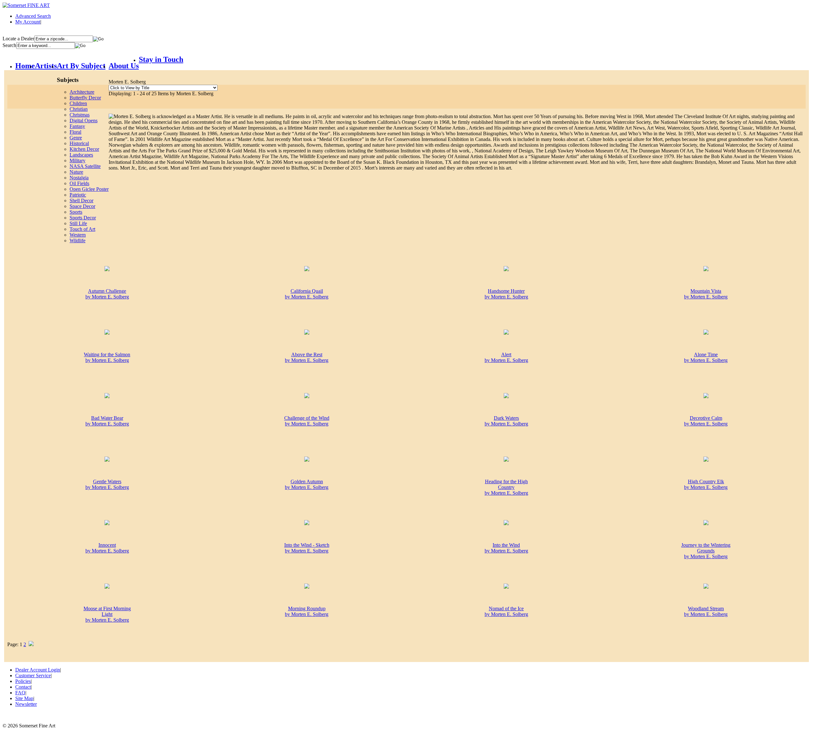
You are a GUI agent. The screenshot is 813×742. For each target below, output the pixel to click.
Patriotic (78, 194)
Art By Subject (81, 66)
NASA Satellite (85, 166)
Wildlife (77, 240)
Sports (76, 212)
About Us (124, 66)
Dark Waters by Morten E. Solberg (506, 420)
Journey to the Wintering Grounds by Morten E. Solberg (705, 550)
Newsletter (26, 704)
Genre (76, 137)
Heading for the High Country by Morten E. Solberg (506, 487)
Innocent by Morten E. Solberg (107, 547)
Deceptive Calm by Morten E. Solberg (706, 420)
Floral (75, 132)
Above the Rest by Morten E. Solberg (306, 357)
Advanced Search (33, 16)
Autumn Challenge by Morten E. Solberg (107, 293)
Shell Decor (81, 200)
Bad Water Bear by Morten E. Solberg (107, 420)
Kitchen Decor (84, 149)
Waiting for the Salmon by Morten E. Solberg (107, 357)
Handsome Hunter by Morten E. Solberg (506, 293)
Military (77, 160)
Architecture (82, 92)
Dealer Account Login (37, 669)
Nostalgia (79, 177)
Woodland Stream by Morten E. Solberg (706, 611)
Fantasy (77, 126)
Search (9, 45)
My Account (27, 21)
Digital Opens (83, 120)
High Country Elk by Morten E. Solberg (706, 484)
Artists (46, 66)
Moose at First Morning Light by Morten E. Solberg (107, 614)
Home (25, 66)
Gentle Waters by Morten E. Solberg (107, 484)
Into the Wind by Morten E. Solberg (506, 547)
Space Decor (82, 206)
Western (78, 234)
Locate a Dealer (18, 38)
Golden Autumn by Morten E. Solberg (306, 484)
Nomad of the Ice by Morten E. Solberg (506, 611)
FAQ (20, 692)
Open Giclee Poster (89, 189)
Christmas (80, 114)
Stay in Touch (161, 59)
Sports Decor (83, 217)
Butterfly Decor (85, 97)
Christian (79, 109)
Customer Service (33, 675)
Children (78, 103)
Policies (23, 681)
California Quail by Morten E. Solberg (306, 293)
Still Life (78, 223)
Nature (76, 172)
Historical (79, 143)
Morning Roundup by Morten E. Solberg (306, 611)
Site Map (24, 698)
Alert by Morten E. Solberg (506, 357)
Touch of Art (82, 229)
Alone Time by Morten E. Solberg (706, 357)
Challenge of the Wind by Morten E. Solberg (306, 420)
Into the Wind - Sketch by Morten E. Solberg (306, 547)
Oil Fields (79, 183)
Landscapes (81, 154)
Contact (23, 687)
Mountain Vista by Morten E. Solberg (706, 293)
